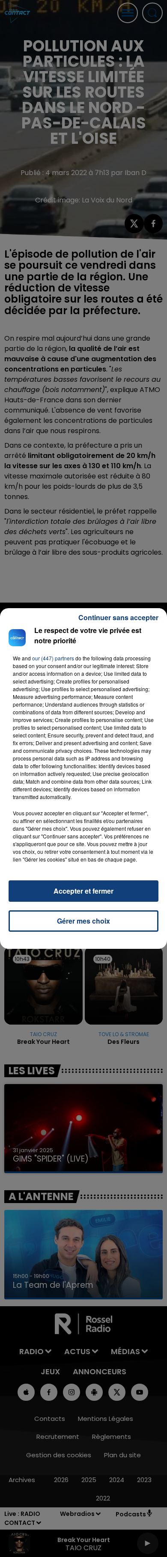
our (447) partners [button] (53, 658)
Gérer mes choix (83, 921)
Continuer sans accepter (118, 617)
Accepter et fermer (83, 891)
